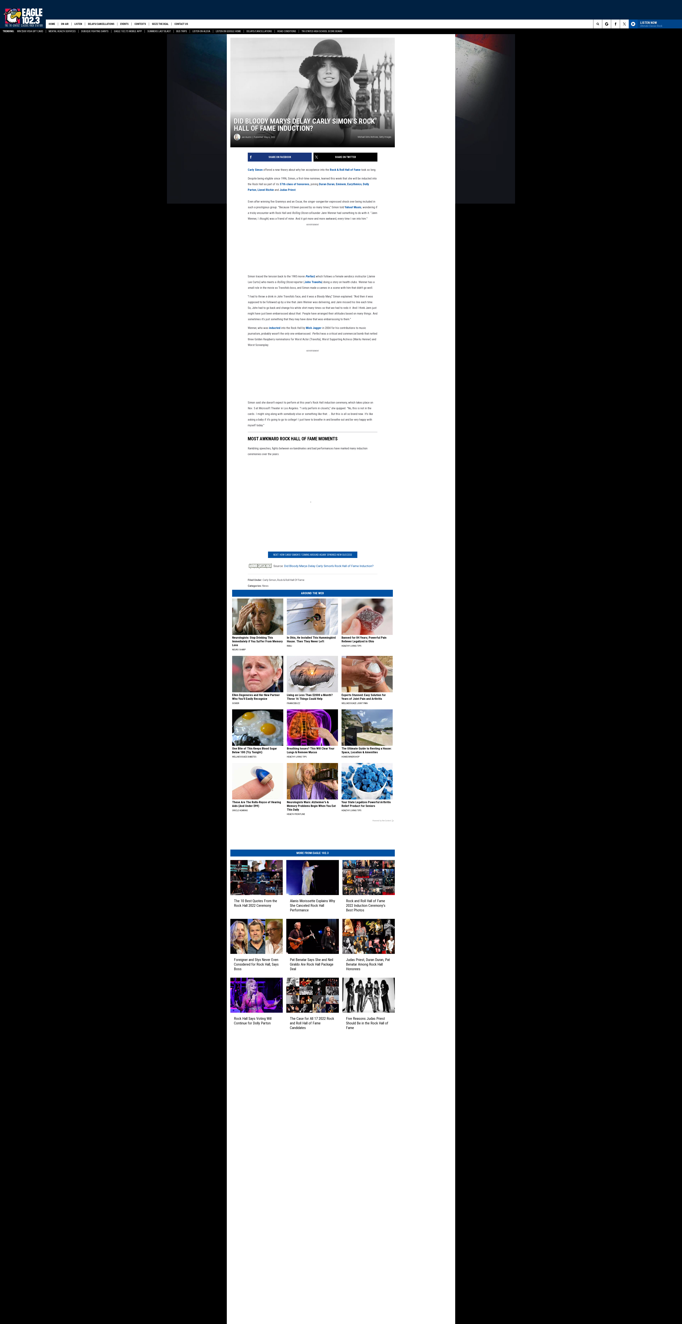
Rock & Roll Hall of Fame (345, 205)
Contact (289, 1153)
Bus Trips (181, 31)
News (265, 617)
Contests (140, 24)
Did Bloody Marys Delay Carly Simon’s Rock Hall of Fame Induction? (329, 597)
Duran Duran (277, 219)
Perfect (310, 300)
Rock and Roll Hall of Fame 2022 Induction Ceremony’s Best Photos (412, 946)
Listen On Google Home (228, 31)
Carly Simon (255, 205)
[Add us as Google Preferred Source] (606, 24)
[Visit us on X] (363, 1106)
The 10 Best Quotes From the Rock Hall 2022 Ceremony (263, 946)
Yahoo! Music (301, 237)
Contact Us (181, 24)
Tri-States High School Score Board (322, 31)
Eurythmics (305, 219)
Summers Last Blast (159, 31)
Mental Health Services (62, 31)
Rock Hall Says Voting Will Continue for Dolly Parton (262, 1078)
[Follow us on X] (624, 24)
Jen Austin (246, 172)
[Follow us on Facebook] (615, 24)
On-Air (65, 24)
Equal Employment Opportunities (303, 1106)
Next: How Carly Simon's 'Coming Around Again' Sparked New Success (339, 586)
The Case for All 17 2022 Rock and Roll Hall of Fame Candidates (339, 1078)
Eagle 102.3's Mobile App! (128, 31)
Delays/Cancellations (259, 31)
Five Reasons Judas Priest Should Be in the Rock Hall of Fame (410, 1078)
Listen (78, 24)
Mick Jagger (313, 346)
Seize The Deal (160, 24)
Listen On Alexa (201, 31)
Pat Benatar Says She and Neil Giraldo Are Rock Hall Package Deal (338, 1012)
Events (124, 24)
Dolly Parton (321, 219)
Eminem (291, 219)
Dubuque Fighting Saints (95, 31)
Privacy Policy (292, 1137)
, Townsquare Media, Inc (274, 1163)
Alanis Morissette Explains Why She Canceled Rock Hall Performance (333, 946)
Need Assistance (306, 1114)
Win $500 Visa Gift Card (30, 31)
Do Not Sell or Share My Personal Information (310, 1149)
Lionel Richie (338, 219)
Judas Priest (360, 219)
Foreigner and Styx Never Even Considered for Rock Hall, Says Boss (265, 1012)
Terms (288, 1130)
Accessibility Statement (298, 1141)
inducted (274, 346)
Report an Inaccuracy (296, 1126)
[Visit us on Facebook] (356, 1106)
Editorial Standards (295, 1118)
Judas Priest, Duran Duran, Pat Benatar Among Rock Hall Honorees (409, 1012)
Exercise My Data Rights (298, 1145)
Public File (290, 1114)
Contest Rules (292, 1133)
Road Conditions (286, 31)
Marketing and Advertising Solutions (305, 1110)
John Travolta (274, 306)
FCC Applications (294, 1122)
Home (52, 24)
